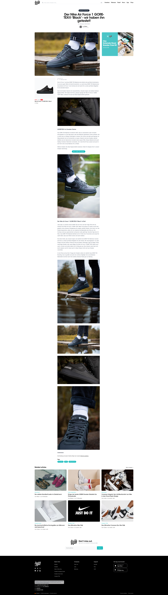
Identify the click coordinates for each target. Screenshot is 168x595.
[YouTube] (35, 570)
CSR (95, 569)
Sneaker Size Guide (58, 573)
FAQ (95, 566)
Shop (132, 2)
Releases (113, 2)
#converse (60, 461)
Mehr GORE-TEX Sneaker (78, 151)
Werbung (76, 569)
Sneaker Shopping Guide (59, 571)
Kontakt (95, 564)
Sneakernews (38, 523)
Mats (38, 496)
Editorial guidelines (84, 455)
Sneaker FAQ (71, 523)
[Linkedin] (40, 570)
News (123, 2)
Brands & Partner (84, 10)
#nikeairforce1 (72, 461)
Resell (118, 2)
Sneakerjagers (60, 452)
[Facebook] (37, 568)
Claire (38, 529)
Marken (56, 564)
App (128, 2)
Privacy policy (130, 593)
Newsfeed (37, 492)
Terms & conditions (123, 593)
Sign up (100, 547)
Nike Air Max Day (58, 569)
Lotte (105, 498)
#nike (66, 461)
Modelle (56, 566)
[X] (40, 568)
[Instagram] (35, 568)
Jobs (75, 566)
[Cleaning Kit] (117, 44)
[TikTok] (37, 570)
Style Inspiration (72, 492)
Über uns (76, 564)
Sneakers (107, 2)
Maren (71, 498)
